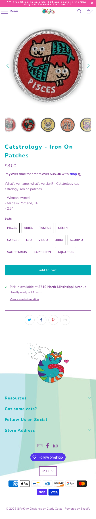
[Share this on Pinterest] (53, 320)
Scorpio (76, 240)
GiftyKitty (23, 509)
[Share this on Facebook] (41, 320)
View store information (24, 299)
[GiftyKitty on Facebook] (47, 446)
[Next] (88, 65)
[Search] (79, 11)
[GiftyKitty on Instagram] (55, 446)
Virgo (43, 240)
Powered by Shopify (77, 509)
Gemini (63, 228)
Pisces (12, 228)
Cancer (13, 240)
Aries (28, 228)
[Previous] (8, 65)
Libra (58, 240)
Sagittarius (17, 252)
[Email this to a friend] (65, 320)
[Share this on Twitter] (30, 320)
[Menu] (2, 11)
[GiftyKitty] (48, 11)
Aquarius (65, 252)
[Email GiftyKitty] (40, 446)
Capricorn (42, 252)
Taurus (45, 228)
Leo (29, 240)
